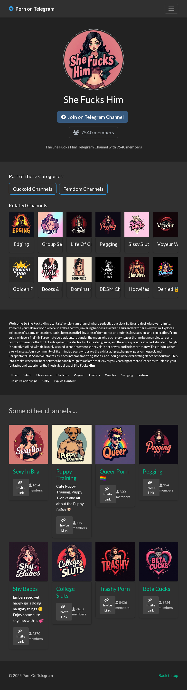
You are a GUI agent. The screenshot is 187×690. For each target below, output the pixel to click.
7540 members (97, 132)
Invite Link (20, 490)
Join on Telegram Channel (95, 117)
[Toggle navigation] (171, 9)
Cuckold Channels (32, 189)
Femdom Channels (83, 189)
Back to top (168, 675)
